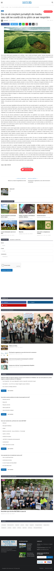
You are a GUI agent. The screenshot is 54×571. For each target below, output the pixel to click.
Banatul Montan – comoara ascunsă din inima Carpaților (31, 555)
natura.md (6, 20)
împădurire (4, 527)
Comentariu (3, 254)
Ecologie (6, 7)
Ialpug (27, 525)
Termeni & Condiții (48, 568)
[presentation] (48, 481)
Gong (10, 7)
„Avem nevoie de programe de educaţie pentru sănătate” (21, 358)
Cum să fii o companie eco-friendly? (43, 232)
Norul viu (21, 232)
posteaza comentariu (6, 270)
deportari (24, 527)
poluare (22, 525)
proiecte (9, 527)
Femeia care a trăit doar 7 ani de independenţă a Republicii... (22, 365)
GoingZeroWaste (38, 525)
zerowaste (4, 525)
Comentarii (5, 239)
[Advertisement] (27, 288)
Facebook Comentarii (15, 239)
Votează (3, 390)
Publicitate (41, 568)
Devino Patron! (49, 11)
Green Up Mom (11, 525)
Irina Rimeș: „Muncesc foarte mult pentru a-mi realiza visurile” (19, 511)
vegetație (32, 525)
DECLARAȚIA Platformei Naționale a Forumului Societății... (29, 547)
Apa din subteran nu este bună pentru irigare (8, 216)
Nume (2, 242)
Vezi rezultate (10, 390)
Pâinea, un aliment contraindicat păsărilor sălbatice (27, 216)
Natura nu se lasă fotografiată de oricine (17, 180)
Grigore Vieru (46, 525)
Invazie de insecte (41, 215)
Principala (2, 7)
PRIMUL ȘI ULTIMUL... (13, 345)
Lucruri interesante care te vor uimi (8, 232)
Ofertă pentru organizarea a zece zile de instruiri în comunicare (39, 181)
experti (14, 527)
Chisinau (19, 527)
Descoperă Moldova (38, 527)
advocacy (30, 527)
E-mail (2, 248)
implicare (17, 525)
